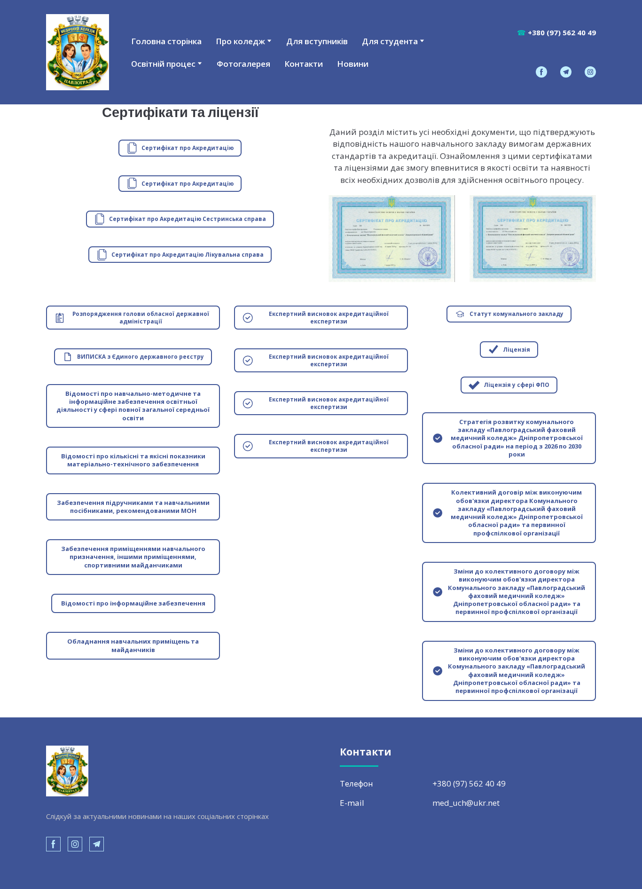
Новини (352, 63)
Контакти (303, 63)
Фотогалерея (243, 63)
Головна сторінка (166, 41)
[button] (541, 72)
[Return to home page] (67, 771)
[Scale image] (391, 238)
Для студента (390, 41)
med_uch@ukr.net (466, 802)
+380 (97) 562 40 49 (469, 783)
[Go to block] (77, 52)
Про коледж (240, 41)
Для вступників (317, 41)
